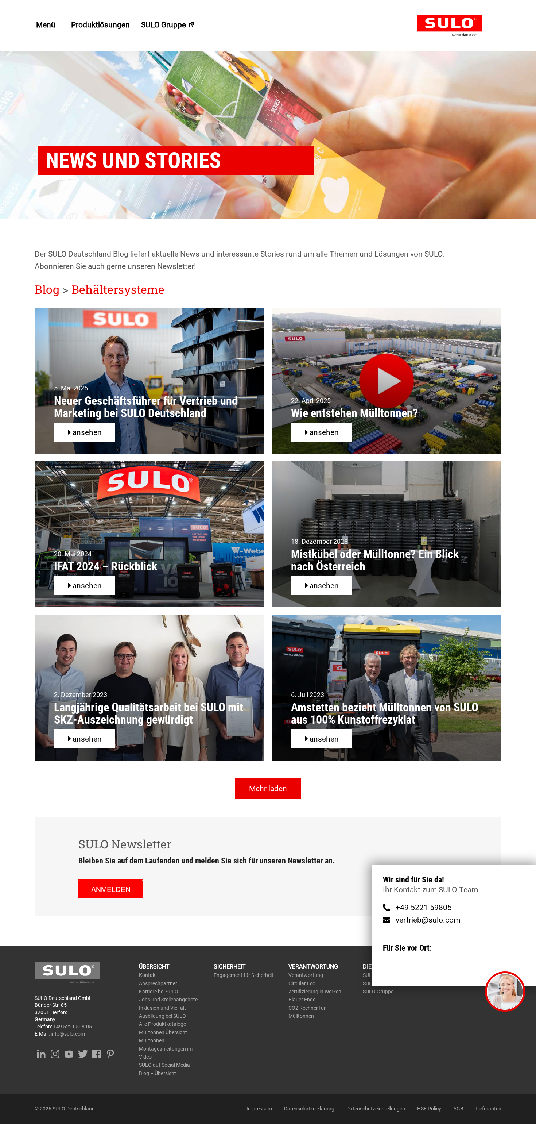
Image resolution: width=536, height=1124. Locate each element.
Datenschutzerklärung (309, 1109)
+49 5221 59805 (424, 907)
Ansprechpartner (158, 983)
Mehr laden (268, 788)
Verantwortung (305, 975)
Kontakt (148, 975)
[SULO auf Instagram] (54, 1052)
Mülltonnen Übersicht (163, 1032)
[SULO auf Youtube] (68, 1052)
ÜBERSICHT (154, 966)
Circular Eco (301, 983)
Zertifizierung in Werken (314, 991)
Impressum (259, 1109)
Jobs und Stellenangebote (168, 999)
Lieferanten (488, 1109)
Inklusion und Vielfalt (162, 1008)
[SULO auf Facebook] (96, 1052)
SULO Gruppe (164, 24)
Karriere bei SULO (158, 991)
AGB (458, 1109)
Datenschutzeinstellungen (375, 1109)
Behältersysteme (117, 289)
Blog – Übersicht (157, 1073)
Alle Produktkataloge (162, 1024)
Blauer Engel (302, 999)
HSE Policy (429, 1109)
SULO (459, 25)
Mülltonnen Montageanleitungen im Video (166, 1049)
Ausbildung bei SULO (162, 1016)
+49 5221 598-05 (72, 1026)
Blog (47, 289)
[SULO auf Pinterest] (110, 1052)
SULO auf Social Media (164, 1065)
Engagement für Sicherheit (243, 975)
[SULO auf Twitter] (82, 1052)
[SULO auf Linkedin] (41, 1052)
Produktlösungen (100, 24)
